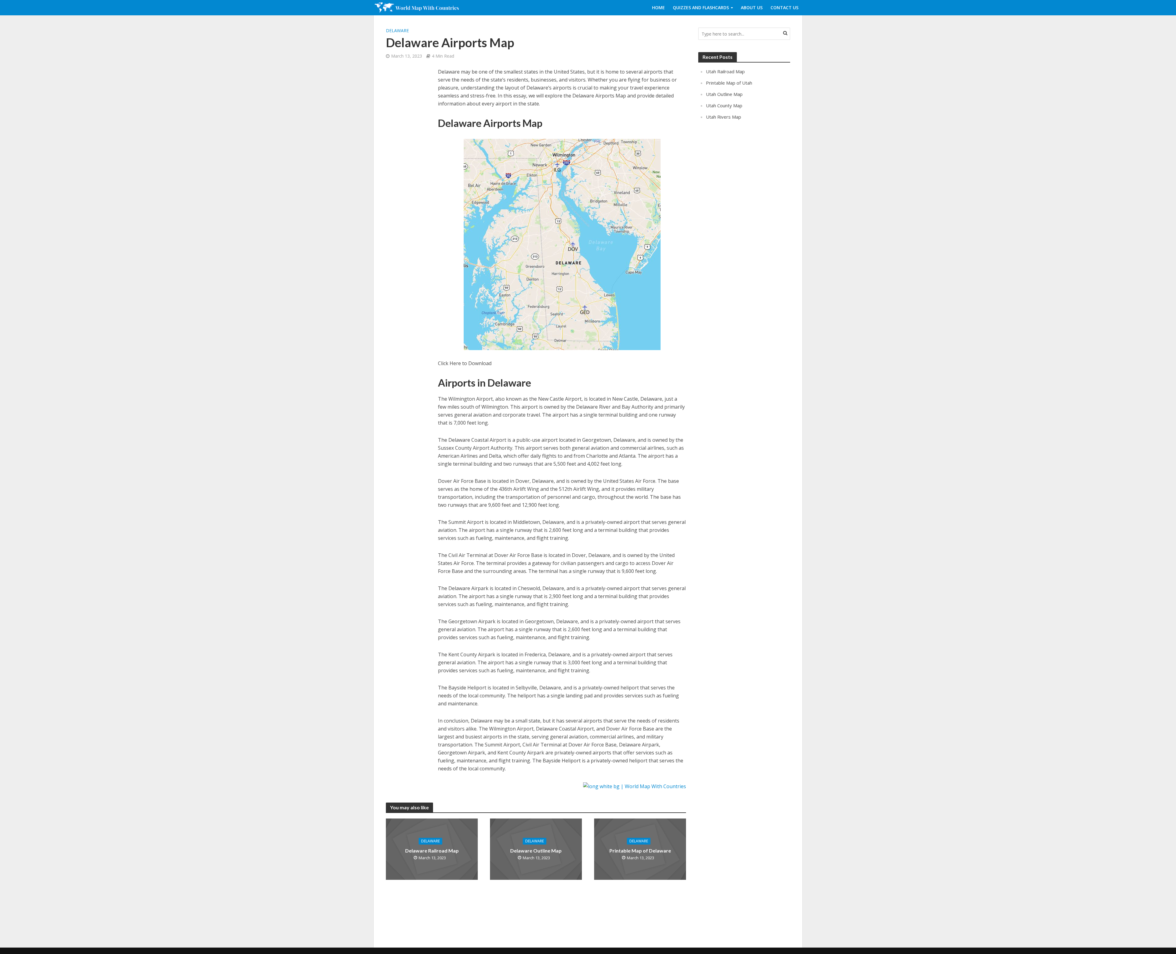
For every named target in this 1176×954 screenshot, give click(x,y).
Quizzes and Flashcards (701, 7)
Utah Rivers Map (723, 117)
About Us (752, 7)
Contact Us (784, 7)
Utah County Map (724, 105)
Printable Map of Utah (729, 83)
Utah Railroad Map (725, 71)
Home (658, 7)
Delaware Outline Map (536, 850)
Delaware (397, 30)
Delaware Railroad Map (432, 850)
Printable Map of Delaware (640, 850)
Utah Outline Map (724, 94)
